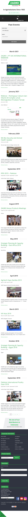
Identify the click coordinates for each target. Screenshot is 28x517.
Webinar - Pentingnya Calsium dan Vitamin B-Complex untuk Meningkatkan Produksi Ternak (14, 98)
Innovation (17, 438)
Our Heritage (3, 440)
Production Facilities (4, 446)
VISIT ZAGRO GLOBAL (14, 12)
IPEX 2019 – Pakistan (8, 173)
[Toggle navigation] (2, 18)
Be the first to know (4, 465)
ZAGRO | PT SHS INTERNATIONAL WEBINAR (13, 57)
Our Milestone (3, 442)
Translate (11, 499)
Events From (4, 28)
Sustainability (17, 440)
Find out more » (4, 87)
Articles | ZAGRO (18, 446)
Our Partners (3, 444)
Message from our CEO (5, 438)
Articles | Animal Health (19, 449)
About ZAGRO (3, 436)
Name (2, 467)
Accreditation (17, 436)
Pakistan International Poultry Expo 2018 (12, 383)
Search (3, 34)
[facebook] (18, 498)
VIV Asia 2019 (6, 313)
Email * (2, 473)
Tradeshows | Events (19, 442)
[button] (22, 16)
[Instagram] (25, 498)
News (16, 444)
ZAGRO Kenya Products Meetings (13, 208)
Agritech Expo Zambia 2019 (11, 280)
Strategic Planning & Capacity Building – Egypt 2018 (12, 346)
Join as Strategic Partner (5, 449)
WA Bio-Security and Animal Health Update (11, 139)
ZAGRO (11, 502)
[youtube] (22, 498)
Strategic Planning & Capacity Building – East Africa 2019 (12, 244)
